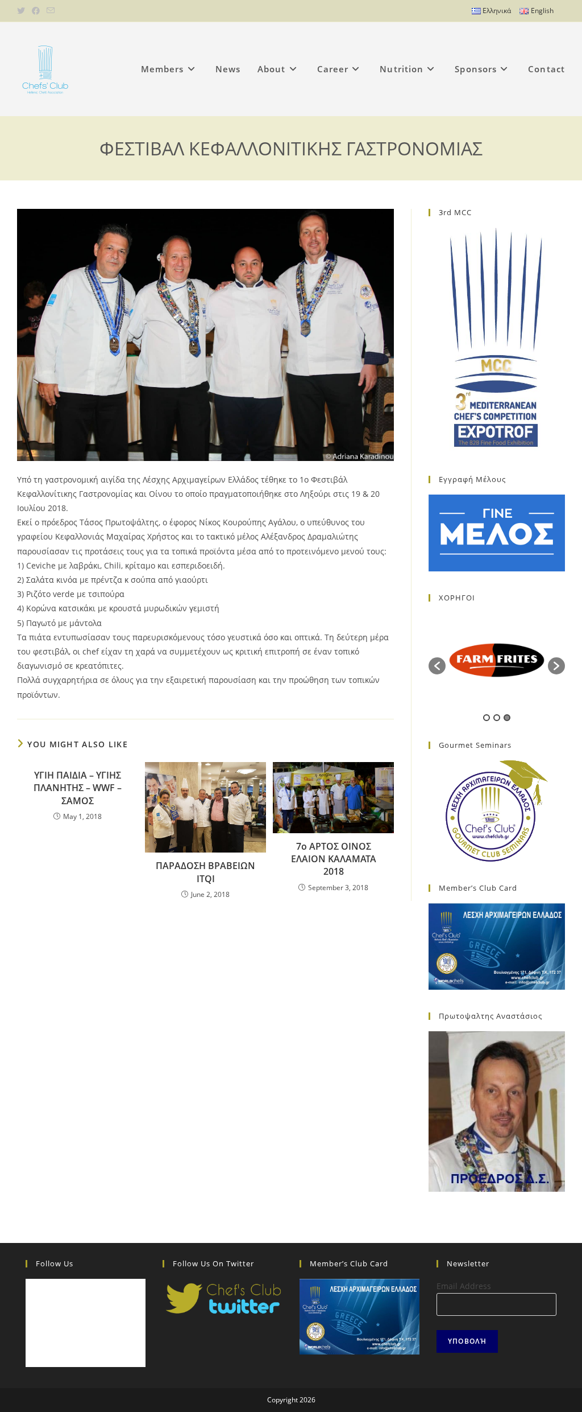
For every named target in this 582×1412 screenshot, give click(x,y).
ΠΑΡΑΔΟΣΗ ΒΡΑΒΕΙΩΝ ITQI (205, 871)
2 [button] (496, 717)
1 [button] (486, 717)
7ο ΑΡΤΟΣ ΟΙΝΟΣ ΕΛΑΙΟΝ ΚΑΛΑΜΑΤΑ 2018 (333, 859)
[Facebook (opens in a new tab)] (35, 11)
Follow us (54, 1263)
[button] (437, 665)
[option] (496, 660)
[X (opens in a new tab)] (22, 11)
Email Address (463, 1286)
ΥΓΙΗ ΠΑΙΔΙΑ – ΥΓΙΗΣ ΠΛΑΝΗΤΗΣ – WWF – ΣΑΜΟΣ (78, 788)
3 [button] (507, 717)
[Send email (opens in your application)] (50, 11)
